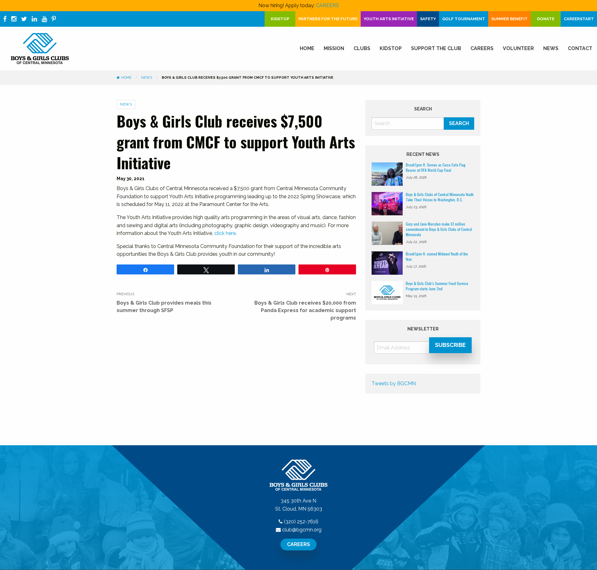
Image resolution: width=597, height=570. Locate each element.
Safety (428, 18)
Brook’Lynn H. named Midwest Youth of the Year (437, 256)
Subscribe (450, 345)
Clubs (362, 48)
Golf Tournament (463, 18)
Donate (545, 18)
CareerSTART (579, 18)
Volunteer (518, 48)
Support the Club (436, 48)
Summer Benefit (509, 18)
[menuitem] (307, 49)
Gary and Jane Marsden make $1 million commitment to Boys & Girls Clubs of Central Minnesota (439, 229)
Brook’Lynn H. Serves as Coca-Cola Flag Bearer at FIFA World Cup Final (435, 167)
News (550, 48)
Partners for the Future (328, 18)
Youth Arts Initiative (389, 18)
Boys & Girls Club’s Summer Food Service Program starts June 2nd (437, 286)
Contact (580, 48)
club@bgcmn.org (302, 530)
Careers (481, 48)
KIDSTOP (280, 18)
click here (225, 233)
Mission (334, 48)
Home (307, 48)
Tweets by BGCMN (394, 383)
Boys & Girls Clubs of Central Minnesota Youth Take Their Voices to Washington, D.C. (440, 197)
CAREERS (327, 5)
